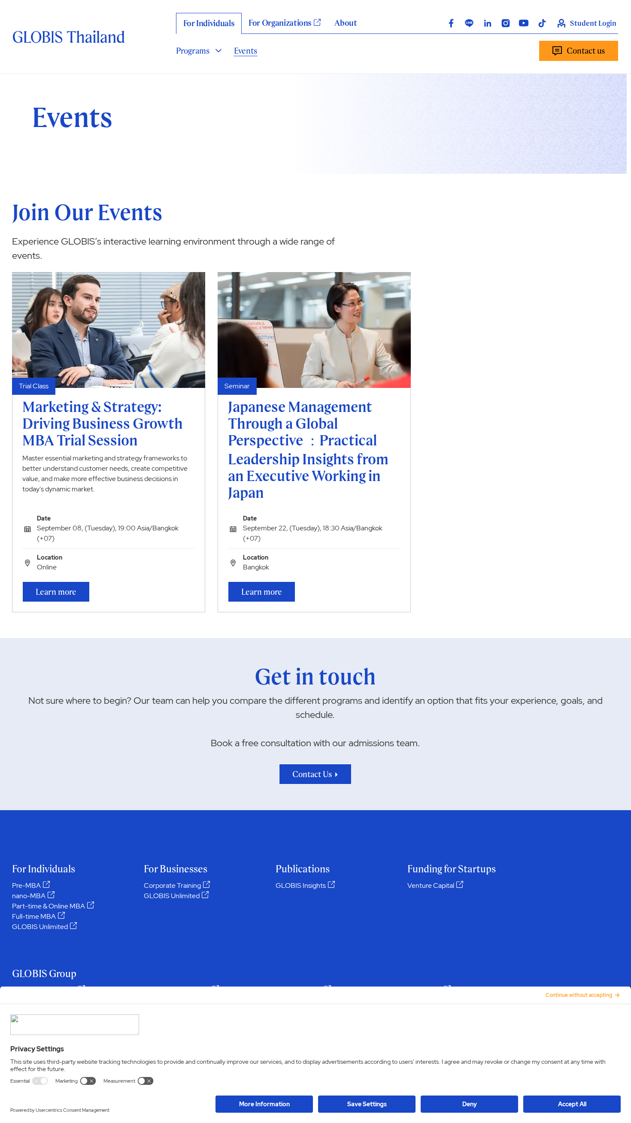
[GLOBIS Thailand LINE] (469, 23)
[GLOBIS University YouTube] (524, 23)
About (345, 22)
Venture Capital (430, 885)
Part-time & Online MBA (48, 906)
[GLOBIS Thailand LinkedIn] (487, 23)
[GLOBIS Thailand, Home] (68, 36)
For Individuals (209, 23)
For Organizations (280, 22)
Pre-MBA (26, 885)
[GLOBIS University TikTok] (542, 23)
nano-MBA (29, 895)
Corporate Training (172, 885)
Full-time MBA (34, 916)
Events (246, 50)
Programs (193, 50)
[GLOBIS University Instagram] (506, 23)
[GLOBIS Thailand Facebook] (451, 23)
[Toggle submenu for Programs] (218, 50)
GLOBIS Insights (301, 885)
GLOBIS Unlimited (40, 926)
